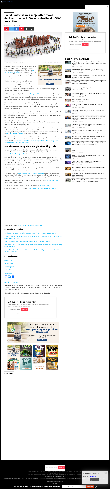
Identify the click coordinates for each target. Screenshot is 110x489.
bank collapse (21, 285)
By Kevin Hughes (80, 89)
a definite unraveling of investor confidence (31, 173)
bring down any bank (51, 180)
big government (44, 285)
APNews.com (8, 260)
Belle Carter (16, 25)
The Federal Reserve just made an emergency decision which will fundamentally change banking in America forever (88, 137)
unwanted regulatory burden (15, 133)
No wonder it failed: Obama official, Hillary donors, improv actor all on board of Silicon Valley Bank (88, 76)
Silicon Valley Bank (42, 287)
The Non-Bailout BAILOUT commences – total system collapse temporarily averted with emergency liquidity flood (88, 180)
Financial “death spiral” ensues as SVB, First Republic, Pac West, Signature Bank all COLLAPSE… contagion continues (88, 143)
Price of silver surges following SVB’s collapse (84, 88)
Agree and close (94, 479)
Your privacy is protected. (13, 313)
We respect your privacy (47, 474)
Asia (15, 285)
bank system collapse (32, 285)
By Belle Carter (80, 85)
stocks (50, 287)
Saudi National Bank (15, 287)
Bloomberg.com (9, 267)
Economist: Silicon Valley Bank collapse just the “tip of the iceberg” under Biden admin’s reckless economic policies (87, 131)
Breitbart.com (8, 263)
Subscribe (90, 487)
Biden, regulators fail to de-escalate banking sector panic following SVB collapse (28, 241)
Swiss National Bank (14, 289)
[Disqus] (33, 396)
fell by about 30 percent (37, 94)
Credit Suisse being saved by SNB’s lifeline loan (42, 188)
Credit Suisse (58, 285)
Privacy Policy (55, 483)
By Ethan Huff (80, 72)
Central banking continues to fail (80, 99)
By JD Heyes (79, 66)
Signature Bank (31, 287)
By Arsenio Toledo (81, 127)
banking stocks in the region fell (14, 154)
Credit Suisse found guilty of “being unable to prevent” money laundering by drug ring (30, 233)
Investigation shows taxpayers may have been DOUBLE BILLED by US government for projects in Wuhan (88, 125)
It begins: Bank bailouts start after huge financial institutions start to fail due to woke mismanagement (87, 162)
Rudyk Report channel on (30, 225)
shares (24, 287)
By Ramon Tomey (80, 133)
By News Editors (80, 96)
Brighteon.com (8, 273)
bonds (51, 285)
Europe (6, 287)
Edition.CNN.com (9, 270)
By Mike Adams (81, 183)
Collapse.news (44, 185)
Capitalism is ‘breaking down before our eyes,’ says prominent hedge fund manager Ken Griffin (88, 111)
